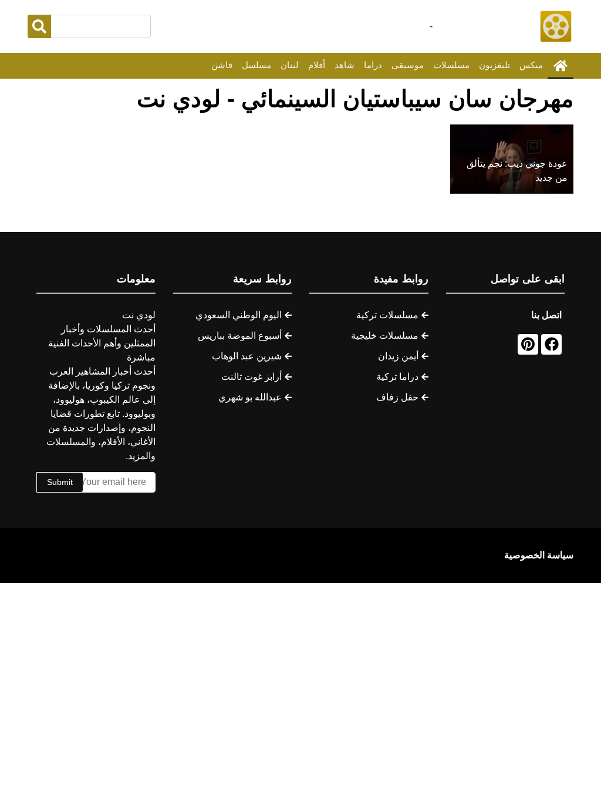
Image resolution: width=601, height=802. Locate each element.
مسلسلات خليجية (384, 336)
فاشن (221, 65)
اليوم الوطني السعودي (238, 315)
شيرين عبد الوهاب (247, 356)
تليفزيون (494, 65)
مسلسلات (451, 65)
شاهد (344, 65)
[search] (39, 26)
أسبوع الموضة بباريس (240, 336)
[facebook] (551, 344)
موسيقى (407, 65)
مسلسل (256, 65)
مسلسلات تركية (387, 315)
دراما (373, 65)
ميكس (531, 65)
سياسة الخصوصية (538, 555)
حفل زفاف (397, 397)
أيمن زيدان (398, 356)
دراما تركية (397, 377)
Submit (60, 482)
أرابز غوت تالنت (251, 377)
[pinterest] (528, 344)
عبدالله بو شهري (250, 397)
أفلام (316, 65)
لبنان (290, 65)
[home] (560, 66)
